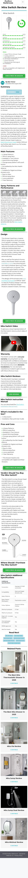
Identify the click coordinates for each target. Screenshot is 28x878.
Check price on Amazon (14, 76)
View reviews (14, 394)
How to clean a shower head (14, 643)
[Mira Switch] (9, 23)
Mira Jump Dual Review (14, 810)
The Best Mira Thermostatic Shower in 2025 (14, 677)
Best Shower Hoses (20, 640)
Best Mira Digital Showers (9, 640)
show (17, 92)
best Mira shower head (8, 142)
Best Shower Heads (8, 638)
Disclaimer (22, 853)
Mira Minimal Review (14, 842)
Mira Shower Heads (18, 635)
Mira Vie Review (14, 746)
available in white (7, 263)
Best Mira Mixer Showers (19, 638)
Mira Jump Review (14, 778)
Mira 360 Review (9, 635)
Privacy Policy (18, 855)
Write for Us (9, 855)
